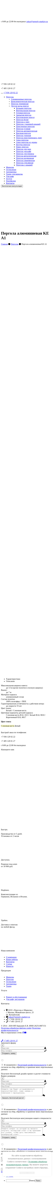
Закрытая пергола (23, 115)
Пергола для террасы (25, 154)
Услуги (9, 179)
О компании (11, 957)
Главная (4, 244)
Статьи (9, 964)
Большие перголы (23, 108)
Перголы (10, 97)
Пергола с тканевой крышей (28, 124)
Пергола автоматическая (26, 131)
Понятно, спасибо (27, 1173)
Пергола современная (25, 160)
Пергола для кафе (23, 151)
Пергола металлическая (26, 156)
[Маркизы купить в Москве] (20, 19)
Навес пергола (22, 147)
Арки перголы (22, 140)
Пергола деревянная (19, 104)
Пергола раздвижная (25, 158)
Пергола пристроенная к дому (29, 138)
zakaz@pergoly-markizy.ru (37, 21)
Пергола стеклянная (24, 163)
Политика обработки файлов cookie (16, 1028)
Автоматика (11, 172)
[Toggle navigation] (2, 93)
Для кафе (10, 176)
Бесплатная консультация (12, 186)
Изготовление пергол (25, 117)
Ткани (8, 986)
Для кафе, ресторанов (15, 999)
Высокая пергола (23, 133)
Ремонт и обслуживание (16, 997)
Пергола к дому (23, 122)
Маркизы (10, 167)
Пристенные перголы (25, 126)
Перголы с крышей (24, 165)
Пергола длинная (23, 135)
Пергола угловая (23, 129)
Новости (9, 966)
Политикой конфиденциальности (32, 1065)
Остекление (11, 169)
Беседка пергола (23, 145)
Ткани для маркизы (14, 174)
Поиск (32, 1180)
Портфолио (11, 181)
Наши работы (12, 959)
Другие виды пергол (20, 106)
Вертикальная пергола (25, 110)
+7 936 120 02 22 (11, 93)
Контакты (10, 183)
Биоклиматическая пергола (22, 101)
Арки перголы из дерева (26, 142)
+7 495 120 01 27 (10, 1041)
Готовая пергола (23, 113)
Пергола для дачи (23, 149)
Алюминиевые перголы (21, 99)
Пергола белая (22, 120)
